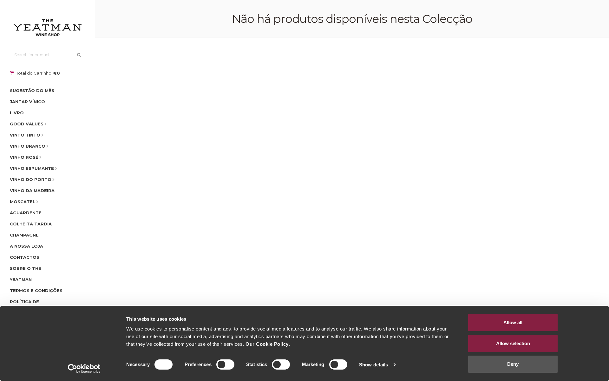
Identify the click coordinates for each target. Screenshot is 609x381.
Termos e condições (36, 290)
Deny (513, 364)
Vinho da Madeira (32, 190)
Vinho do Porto (30, 179)
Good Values (26, 123)
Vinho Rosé (24, 157)
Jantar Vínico (27, 101)
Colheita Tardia (31, 223)
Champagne (24, 234)
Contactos (24, 257)
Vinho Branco (27, 146)
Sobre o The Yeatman (25, 274)
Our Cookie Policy (267, 344)
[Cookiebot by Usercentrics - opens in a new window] (84, 368)
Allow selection (513, 343)
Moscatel (22, 201)
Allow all (512, 322)
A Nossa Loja (26, 246)
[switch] (225, 364)
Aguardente (26, 212)
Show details (373, 364)
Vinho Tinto (25, 134)
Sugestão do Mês (32, 90)
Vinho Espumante (32, 168)
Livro (17, 112)
